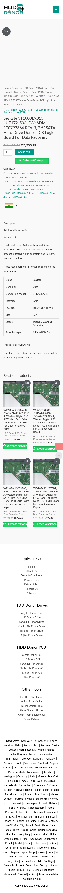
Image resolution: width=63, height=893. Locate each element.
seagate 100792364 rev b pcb (36, 189)
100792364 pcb (28, 181)
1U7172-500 (10, 189)
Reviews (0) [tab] (10, 237)
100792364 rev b (45, 181)
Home (7, 88)
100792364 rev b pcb (41, 185)
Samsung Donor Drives (31, 622)
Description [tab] (10, 223)
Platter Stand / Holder (31, 710)
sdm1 (19, 189)
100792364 (14, 181)
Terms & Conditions (31, 575)
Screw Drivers (31, 719)
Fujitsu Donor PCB (31, 677)
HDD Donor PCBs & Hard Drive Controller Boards (31, 110)
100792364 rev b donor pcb (17, 185)
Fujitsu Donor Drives (31, 635)
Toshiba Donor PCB (31, 673)
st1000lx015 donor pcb (27, 193)
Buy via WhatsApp (16, 446)
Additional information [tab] (16, 230)
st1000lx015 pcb (21, 197)
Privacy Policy (31, 580)
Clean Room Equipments (31, 715)
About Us (31, 571)
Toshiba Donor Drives (31, 631)
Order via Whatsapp (33, 160)
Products (16, 88)
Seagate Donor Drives (31, 613)
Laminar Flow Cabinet (31, 701)
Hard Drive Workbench (31, 697)
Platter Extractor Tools (31, 706)
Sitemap (31, 593)
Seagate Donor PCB (33, 92)
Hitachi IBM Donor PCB (31, 668)
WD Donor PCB (31, 659)
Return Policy (31, 584)
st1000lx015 (9, 193)
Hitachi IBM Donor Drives (32, 626)
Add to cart (24, 152)
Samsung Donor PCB (31, 664)
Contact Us (32, 589)
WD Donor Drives (31, 617)
